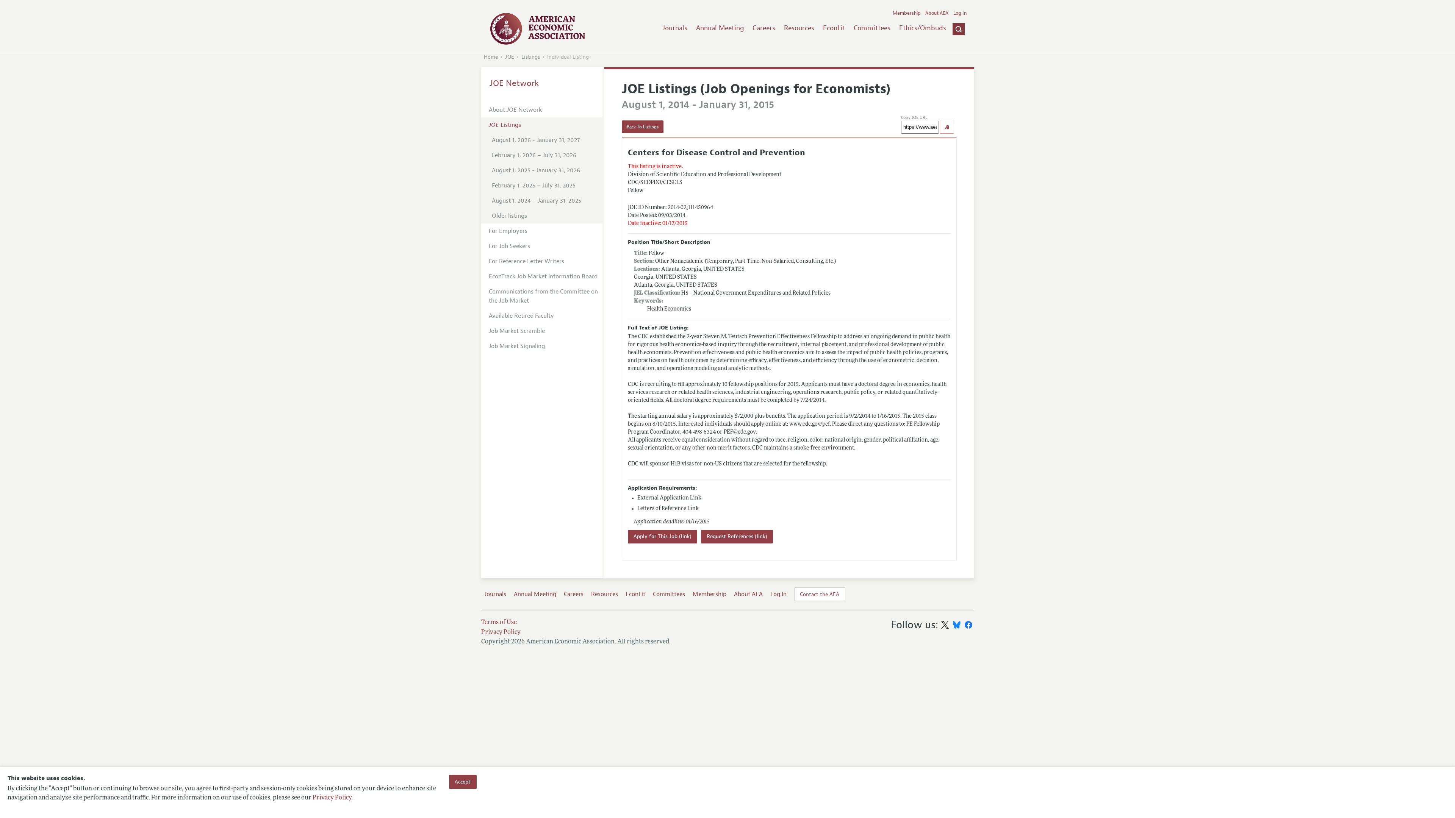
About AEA (936, 13)
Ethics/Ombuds (922, 28)
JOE (509, 57)
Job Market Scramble (517, 331)
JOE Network (514, 83)
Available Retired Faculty (521, 316)
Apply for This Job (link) (663, 536)
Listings (530, 57)
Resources (799, 28)
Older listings (509, 216)
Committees (872, 28)
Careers (764, 28)
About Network (515, 110)
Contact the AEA (819, 594)
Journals (674, 28)
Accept (463, 781)
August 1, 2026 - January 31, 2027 (536, 140)
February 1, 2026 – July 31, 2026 (534, 155)
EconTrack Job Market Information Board (543, 276)
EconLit (834, 28)
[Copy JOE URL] (947, 127)
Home (491, 57)
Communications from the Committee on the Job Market (543, 296)
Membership (907, 13)
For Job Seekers (509, 246)
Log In (960, 13)
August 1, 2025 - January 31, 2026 (536, 170)
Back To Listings (643, 127)
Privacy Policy (332, 798)
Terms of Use (499, 623)
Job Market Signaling (517, 346)
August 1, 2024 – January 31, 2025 (536, 200)
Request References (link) (737, 536)
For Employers (508, 231)
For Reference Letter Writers (526, 261)
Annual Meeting (720, 28)
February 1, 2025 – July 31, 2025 (534, 185)
